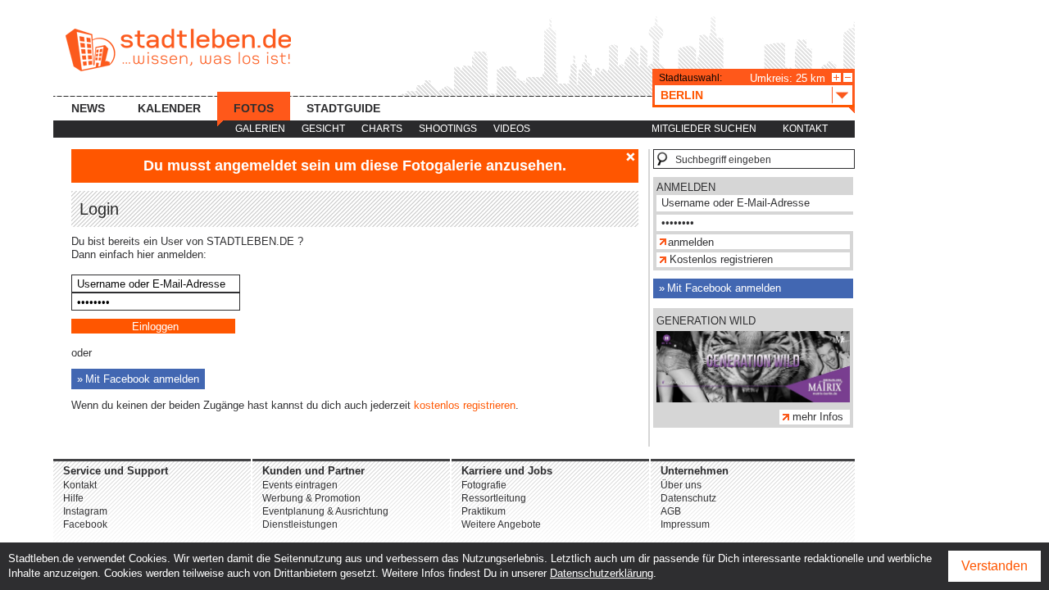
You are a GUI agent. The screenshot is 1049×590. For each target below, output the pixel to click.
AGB (671, 511)
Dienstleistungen (300, 524)
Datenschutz (688, 498)
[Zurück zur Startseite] (178, 50)
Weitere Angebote (501, 524)
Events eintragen (300, 485)
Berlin (682, 95)
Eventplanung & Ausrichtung (325, 511)
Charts (381, 128)
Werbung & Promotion (311, 498)
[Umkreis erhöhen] (836, 77)
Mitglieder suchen (704, 128)
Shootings (448, 128)
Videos (511, 128)
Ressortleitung (493, 498)
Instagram (85, 511)
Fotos (254, 108)
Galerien (260, 128)
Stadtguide (343, 108)
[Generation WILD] (753, 399)
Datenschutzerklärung (601, 573)
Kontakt (805, 128)
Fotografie (483, 485)
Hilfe (73, 498)
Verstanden (994, 566)
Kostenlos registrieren (721, 259)
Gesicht (323, 128)
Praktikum (483, 511)
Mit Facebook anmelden (142, 379)
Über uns (681, 485)
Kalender (169, 108)
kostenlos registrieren (464, 405)
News (88, 108)
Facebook (85, 524)
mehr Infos (817, 417)
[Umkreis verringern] (847, 77)
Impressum (685, 524)
